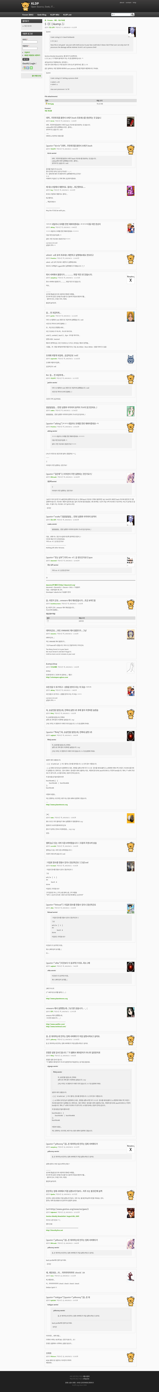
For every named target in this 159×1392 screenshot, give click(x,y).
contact (128, 2)
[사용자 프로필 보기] (132, 36)
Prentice (53, 258)
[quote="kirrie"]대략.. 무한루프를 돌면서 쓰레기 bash (69, 145)
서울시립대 (86, 1376)
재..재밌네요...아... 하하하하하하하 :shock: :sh (65, 1272)
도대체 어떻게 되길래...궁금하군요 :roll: (62, 355)
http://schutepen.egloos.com (57, 677)
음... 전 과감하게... (53, 312)
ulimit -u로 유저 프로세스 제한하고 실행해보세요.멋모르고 (70, 255)
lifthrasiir (54, 477)
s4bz (52, 908)
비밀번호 (25, 46)
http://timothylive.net (54, 1230)
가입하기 (27, 52)
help (134, 2)
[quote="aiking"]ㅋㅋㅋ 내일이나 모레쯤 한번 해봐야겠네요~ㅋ (72, 423)
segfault (53, 735)
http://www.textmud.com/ (56, 1026)
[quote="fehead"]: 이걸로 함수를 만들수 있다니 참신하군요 (71, 904)
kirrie (52, 121)
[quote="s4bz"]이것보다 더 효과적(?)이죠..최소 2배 (68, 963)
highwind (54, 1212)
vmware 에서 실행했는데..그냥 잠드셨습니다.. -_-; (67, 1008)
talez (52, 818)
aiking (53, 227)
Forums (50, 20)
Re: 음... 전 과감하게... (55, 375)
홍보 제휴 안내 (36, 76)
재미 (55, 20)
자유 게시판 (61, 20)
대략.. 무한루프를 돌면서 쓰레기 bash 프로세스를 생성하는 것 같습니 (73, 117)
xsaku (52, 410)
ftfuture (53, 1356)
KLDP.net (67, 14)
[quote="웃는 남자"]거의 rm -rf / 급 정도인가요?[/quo (69, 557)
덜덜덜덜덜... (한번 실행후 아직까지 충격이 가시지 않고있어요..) (71, 407)
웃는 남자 (52, 27)
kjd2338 (53, 1300)
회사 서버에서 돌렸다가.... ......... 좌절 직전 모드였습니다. (69, 274)
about (122, 2)
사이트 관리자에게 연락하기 (85, 1383)
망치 (52, 1011)
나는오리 (53, 149)
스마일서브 (85, 1379)
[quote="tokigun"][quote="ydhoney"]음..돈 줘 (68, 1297)
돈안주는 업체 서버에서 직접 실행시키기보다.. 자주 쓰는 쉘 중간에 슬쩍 (74, 1191)
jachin (53, 316)
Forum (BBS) (27, 14)
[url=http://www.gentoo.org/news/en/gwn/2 (67, 1209)
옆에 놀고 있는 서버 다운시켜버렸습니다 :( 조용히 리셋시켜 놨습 (71, 842)
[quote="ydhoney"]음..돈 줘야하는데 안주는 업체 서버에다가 (72, 1143)
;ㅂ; (47, 814)
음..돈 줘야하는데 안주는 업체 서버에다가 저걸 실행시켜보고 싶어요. (73, 1036)
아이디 (25, 39)
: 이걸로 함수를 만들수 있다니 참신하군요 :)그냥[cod (67, 862)
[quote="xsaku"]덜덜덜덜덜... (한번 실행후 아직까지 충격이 (71, 516)
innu (52, 1276)
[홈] (25, 6)
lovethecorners (56, 604)
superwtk (54, 359)
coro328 (53, 846)
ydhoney (53, 1039)
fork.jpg (51, 104)
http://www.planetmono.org (57, 804)
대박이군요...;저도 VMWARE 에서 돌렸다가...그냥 (66, 630)
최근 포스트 (28, 26)
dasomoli (54, 561)
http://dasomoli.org (67, 585)
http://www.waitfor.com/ (55, 1024)
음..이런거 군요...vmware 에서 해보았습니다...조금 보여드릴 (71, 600)
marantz (53, 634)
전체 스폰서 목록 (70, 1383)
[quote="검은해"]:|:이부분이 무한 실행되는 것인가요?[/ (69, 473)
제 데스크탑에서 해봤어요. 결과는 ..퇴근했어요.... (65, 186)
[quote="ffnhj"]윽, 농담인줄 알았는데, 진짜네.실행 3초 (69, 732)
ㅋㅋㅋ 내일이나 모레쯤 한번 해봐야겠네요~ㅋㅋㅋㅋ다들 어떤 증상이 (73, 224)
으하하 (48, 1353)
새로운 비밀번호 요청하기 (32, 55)
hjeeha (53, 1194)
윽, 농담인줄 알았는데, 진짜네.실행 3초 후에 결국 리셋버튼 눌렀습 (72, 710)
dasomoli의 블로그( (53, 585)
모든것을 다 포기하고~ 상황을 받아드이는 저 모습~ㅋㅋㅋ (68, 687)
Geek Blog (41, 14)
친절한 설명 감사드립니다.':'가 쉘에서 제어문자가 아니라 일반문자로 (73, 1052)
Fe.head (53, 866)
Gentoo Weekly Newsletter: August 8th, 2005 (62, 1216)
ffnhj (52, 713)
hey (52, 190)
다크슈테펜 (54, 667)
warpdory (54, 278)
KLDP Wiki (54, 14)
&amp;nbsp (51, 663)
